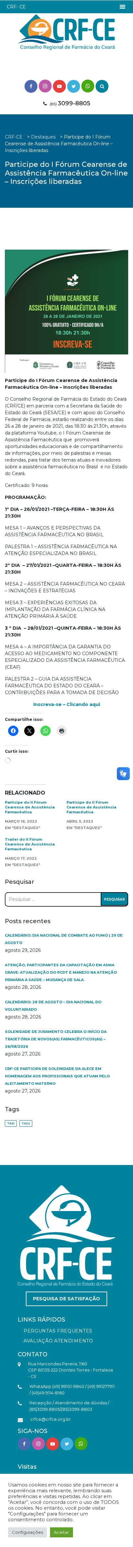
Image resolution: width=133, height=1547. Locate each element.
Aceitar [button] (61, 1532)
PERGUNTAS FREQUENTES (58, 1331)
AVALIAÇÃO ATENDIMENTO (58, 1341)
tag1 (11, 1123)
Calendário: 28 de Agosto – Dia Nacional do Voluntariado (53, 1006)
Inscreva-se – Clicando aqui (66, 704)
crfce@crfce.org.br (50, 1419)
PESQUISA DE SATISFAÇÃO (66, 1299)
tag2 (26, 1123)
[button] (16, 6)
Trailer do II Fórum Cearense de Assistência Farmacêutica (30, 844)
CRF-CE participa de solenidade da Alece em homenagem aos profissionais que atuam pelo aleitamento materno (57, 1076)
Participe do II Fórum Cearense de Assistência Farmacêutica (30, 807)
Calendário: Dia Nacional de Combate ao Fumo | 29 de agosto (64, 939)
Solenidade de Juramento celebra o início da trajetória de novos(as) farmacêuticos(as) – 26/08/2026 (56, 1039)
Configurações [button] (27, 1532)
